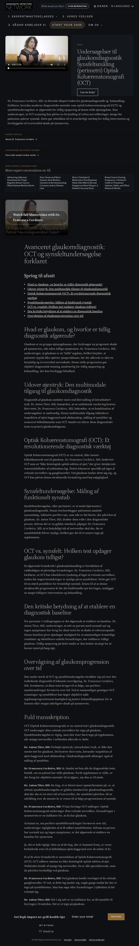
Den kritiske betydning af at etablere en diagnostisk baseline (65, 311)
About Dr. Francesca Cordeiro (21, 139)
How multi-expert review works (22, 155)
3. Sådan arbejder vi (27, 24)
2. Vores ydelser (78, 16)
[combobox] (64, 6)
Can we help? (87, 92)
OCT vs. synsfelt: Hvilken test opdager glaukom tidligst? (61, 307)
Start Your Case (67, 24)
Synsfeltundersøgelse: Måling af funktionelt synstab (59, 302)
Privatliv (68, 940)
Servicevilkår (80, 940)
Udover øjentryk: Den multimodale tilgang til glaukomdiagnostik (67, 289)
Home (79, 45)
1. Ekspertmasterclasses (31, 16)
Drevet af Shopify (97, 940)
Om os (94, 24)
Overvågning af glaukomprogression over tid (55, 316)
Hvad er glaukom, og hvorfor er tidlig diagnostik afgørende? (64, 284)
